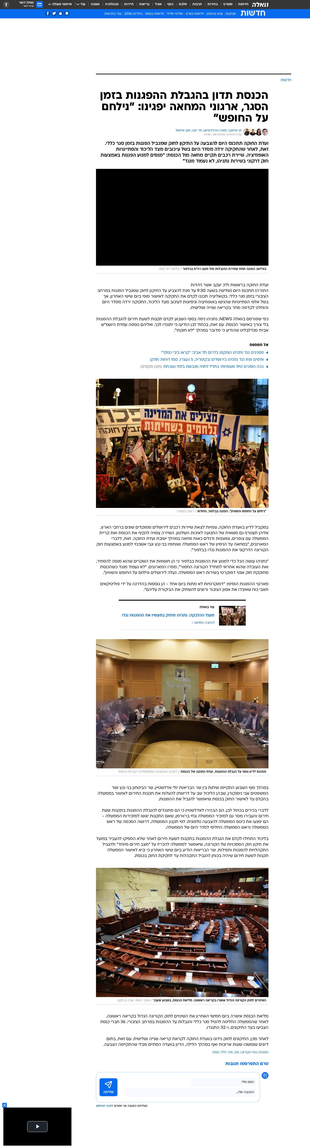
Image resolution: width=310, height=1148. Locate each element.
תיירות (129, 4)
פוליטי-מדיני (175, 13)
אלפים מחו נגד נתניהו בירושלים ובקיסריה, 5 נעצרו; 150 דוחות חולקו (207, 360)
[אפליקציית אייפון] (60, 13)
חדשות (243, 4)
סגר (236, 1052)
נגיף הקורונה (248, 1052)
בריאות (144, 4)
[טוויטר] (54, 13)
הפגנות (263, 1052)
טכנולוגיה (112, 4)
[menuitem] (240, 4)
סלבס (183, 4)
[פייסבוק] (48, 13)
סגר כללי (227, 1052)
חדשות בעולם (154, 13)
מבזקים (231, 13)
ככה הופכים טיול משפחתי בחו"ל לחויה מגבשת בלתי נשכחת (213, 367)
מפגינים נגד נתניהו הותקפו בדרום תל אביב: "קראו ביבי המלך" (212, 353)
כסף (170, 4)
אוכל (158, 4)
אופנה (95, 4)
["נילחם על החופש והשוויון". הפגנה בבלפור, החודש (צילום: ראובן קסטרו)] (182, 447)
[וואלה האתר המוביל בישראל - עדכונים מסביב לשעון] (260, 4)
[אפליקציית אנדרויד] (67, 13)
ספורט (228, 4)
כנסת (215, 1052)
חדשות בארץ (195, 13)
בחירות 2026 (133, 13)
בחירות (212, 4)
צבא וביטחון (215, 13)
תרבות (197, 4)
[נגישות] (6, 4)
